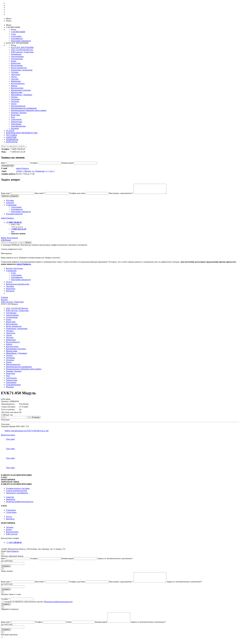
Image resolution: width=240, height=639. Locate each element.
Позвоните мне (7, 166)
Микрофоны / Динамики (21, 95)
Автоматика (16, 54)
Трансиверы (16, 124)
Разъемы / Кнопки (18, 113)
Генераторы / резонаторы (21, 70)
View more (10, 439)
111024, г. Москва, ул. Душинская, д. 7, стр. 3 (35, 171)
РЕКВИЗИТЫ (12, 140)
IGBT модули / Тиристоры (22, 52)
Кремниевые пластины (21, 90)
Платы (14, 104)
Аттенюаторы (17, 59)
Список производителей (16, 491)
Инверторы (16, 81)
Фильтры (15, 128)
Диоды (14, 77)
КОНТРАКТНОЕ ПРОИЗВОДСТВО (22, 133)
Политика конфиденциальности (19, 501)
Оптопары (15, 99)
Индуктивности (18, 83)
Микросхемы (16, 92)
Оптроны (15, 101)
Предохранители (18, 106)
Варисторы (15, 63)
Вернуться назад (8, 435)
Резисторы (15, 115)
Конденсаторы (17, 88)
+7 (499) (14, 542)
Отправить (6, 566)
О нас (13, 34)
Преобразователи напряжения (24, 108)
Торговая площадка (14, 214)
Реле (13, 117)
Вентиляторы (16, 65)
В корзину (36, 417)
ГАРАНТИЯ (11, 137)
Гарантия (10, 203)
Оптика (14, 97)
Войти (3, 238)
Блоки (13, 61)
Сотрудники (16, 36)
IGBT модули (12, 534)
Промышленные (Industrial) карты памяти (28, 110)
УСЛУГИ (10, 131)
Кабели (14, 86)
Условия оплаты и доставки (18, 488)
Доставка (10, 200)
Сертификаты (17, 38)
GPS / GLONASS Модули (22, 50)
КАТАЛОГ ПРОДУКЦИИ (22, 47)
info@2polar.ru (13, 551)
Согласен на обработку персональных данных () (38, 602)
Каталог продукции (14, 268)
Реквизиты (10, 288)
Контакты (10, 291)
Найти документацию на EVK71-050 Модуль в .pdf (26, 431)
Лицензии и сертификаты (17, 493)
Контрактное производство (17, 284)
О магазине (11, 510)
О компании (11, 205)
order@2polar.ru (22, 168)
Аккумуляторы (17, 56)
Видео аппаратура (18, 68)
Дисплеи (14, 79)
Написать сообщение (10, 196)
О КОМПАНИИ (18, 32)
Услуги (9, 282)
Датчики (14, 72)
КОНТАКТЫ (11, 142)
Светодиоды (16, 119)
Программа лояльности (21, 41)
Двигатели (15, 74)
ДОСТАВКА (11, 135)
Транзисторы (16, 122)
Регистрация (12, 238)
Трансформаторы (18, 126)
